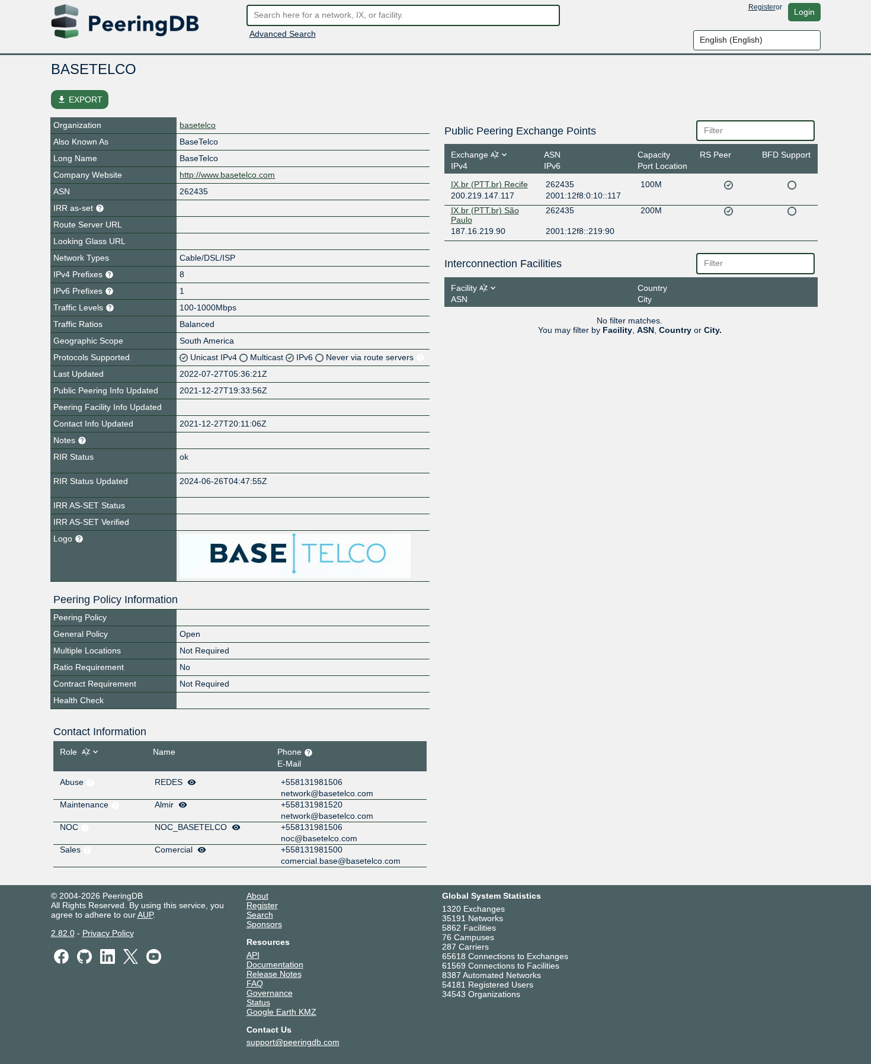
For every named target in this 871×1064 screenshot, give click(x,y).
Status (258, 1002)
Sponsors (264, 924)
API (253, 955)
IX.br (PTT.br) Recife (489, 184)
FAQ (254, 983)
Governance (269, 993)
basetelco (198, 125)
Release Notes (274, 974)
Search (259, 914)
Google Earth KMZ (281, 1012)
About (257, 895)
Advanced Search (282, 34)
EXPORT (80, 99)
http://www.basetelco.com (227, 175)
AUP (145, 914)
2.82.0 (63, 933)
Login (804, 12)
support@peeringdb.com (293, 1042)
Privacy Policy (108, 933)
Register (762, 7)
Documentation (274, 964)
